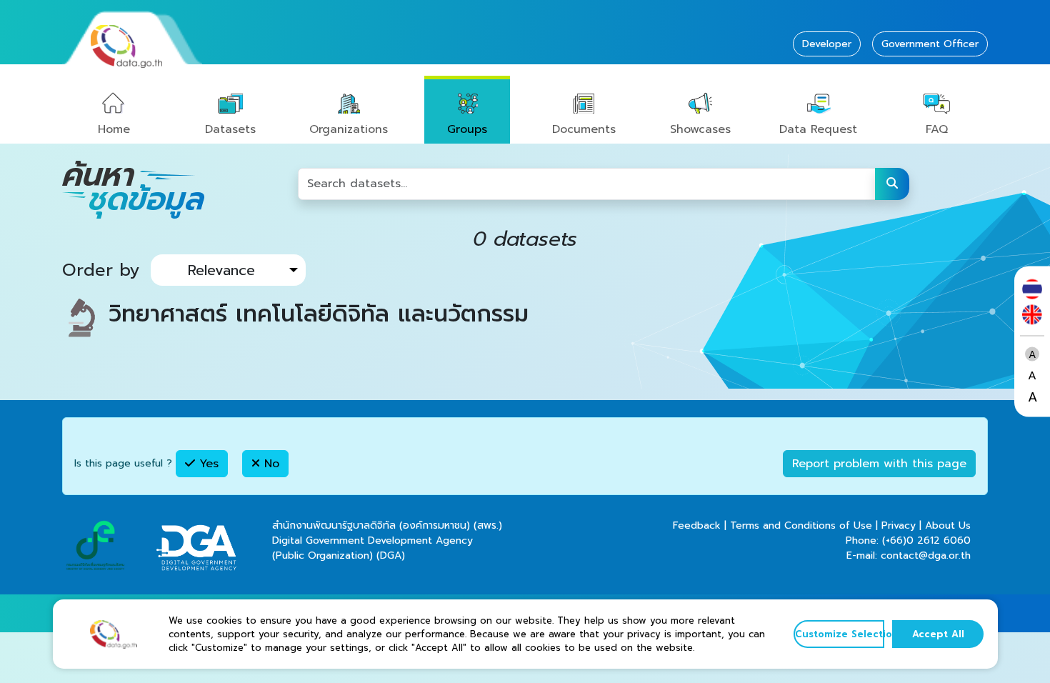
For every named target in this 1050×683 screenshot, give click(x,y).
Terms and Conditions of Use (801, 525)
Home (114, 129)
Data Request (818, 129)
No (269, 463)
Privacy (898, 525)
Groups (467, 129)
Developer (826, 43)
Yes (207, 463)
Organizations (348, 129)
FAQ (937, 129)
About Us (948, 525)
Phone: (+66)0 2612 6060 (908, 540)
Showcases (700, 129)
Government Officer (930, 43)
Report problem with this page (879, 463)
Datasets (230, 129)
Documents (584, 129)
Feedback (697, 525)
